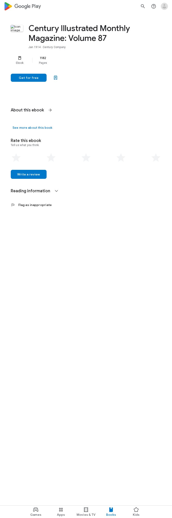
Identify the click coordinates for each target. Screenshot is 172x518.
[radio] (16, 157)
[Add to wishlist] (55, 77)
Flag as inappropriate (31, 205)
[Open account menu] (164, 6)
